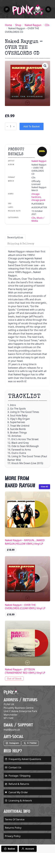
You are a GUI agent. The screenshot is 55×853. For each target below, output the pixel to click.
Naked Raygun (33, 25)
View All (44, 486)
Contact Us (15, 767)
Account (29, 848)
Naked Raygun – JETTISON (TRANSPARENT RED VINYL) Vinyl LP (25, 671)
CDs (47, 25)
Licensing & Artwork (20, 800)
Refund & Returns (19, 784)
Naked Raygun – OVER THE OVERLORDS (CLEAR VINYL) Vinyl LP (25, 606)
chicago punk (38, 200)
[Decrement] (7, 126)
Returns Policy (13, 827)
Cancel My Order (18, 792)
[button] (7, 9)
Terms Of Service (14, 819)
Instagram (14, 743)
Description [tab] (15, 237)
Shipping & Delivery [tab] (20, 243)
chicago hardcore (36, 195)
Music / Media (37, 219)
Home (8, 25)
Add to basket (31, 126)
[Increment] (14, 126)
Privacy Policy (12, 836)
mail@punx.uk (12, 729)
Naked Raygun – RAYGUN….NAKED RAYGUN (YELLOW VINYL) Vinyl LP (25, 542)
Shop (18, 25)
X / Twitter (32, 743)
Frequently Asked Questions (25, 759)
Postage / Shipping (19, 775)
